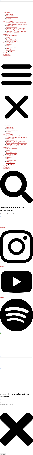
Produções (5, 34)
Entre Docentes (7, 55)
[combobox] (7, 404)
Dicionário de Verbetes (12, 41)
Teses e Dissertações (11, 40)
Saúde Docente (10, 25)
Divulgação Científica (8, 42)
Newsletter (9, 44)
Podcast (8, 45)
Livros (8, 38)
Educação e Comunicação (13, 32)
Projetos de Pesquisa (11, 35)
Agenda (5, 52)
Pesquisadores (10, 15)
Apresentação (9, 14)
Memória (8, 18)
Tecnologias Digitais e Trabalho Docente (16, 30)
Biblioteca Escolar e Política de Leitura (16, 28)
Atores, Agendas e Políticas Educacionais (16, 31)
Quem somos (6, 12)
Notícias (8, 48)
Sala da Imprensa (10, 50)
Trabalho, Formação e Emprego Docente (16, 24)
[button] (16, 91)
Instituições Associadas (12, 17)
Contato (8, 20)
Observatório (6, 54)
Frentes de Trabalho (8, 21)
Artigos (8, 37)
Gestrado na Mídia (11, 47)
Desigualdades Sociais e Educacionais (16, 22)
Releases (12, 51)
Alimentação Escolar (11, 27)
